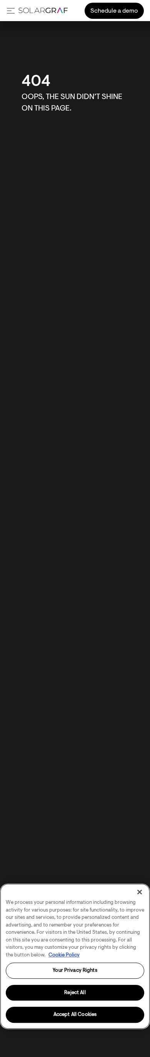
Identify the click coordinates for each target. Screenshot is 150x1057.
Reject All (74, 992)
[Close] (139, 892)
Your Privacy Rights (75, 970)
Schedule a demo (114, 11)
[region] (75, 956)
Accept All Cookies (75, 1014)
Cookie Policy (64, 955)
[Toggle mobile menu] (10, 10)
